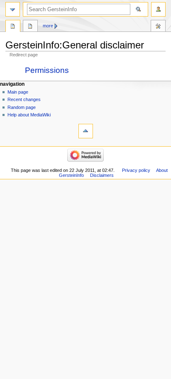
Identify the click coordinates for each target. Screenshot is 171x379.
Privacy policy (136, 170)
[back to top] (85, 131)
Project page (13, 27)
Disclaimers (102, 175)
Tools (158, 27)
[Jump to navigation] (12, 9)
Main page (17, 91)
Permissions (47, 70)
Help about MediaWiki (29, 114)
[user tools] (158, 9)
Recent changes (24, 99)
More (48, 25)
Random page (21, 107)
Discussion (30, 27)
